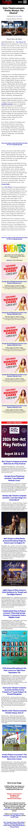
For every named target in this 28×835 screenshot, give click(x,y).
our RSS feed (14, 817)
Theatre (6, 824)
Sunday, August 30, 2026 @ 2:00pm (14, 410)
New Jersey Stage (17, 16)
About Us (21, 824)
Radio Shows (21, 825)
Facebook (15, 814)
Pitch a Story (8, 825)
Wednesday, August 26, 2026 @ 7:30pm (14, 285)
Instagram (6, 815)
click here (8, 260)
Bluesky (18, 815)
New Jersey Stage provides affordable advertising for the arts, (14, 143)
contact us (7, 809)
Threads (12, 815)
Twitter (21, 814)
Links (14, 825)
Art (4, 822)
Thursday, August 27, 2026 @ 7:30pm (14, 316)
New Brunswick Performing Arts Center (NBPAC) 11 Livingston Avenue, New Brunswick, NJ (14, 288)
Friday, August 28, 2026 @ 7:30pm (14, 347)
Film (19, 822)
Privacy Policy (14, 827)
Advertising (13, 824)
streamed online (5, 184)
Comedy (9, 822)
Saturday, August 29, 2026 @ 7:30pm (14, 379)
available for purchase (7, 104)
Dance (15, 822)
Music (23, 822)
